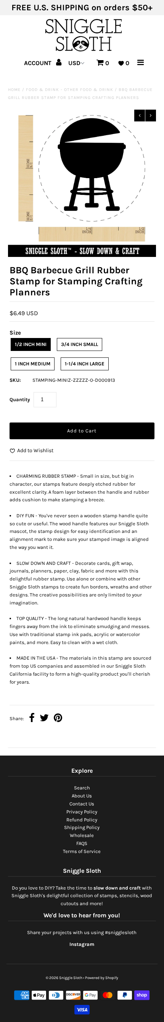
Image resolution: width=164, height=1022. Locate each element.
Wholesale (82, 835)
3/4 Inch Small (79, 344)
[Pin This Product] (58, 719)
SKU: (15, 380)
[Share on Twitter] (44, 719)
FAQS (81, 843)
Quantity (20, 399)
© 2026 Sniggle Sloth (64, 978)
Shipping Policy (82, 827)
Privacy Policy (81, 812)
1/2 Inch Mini (31, 344)
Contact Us (81, 804)
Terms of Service (82, 851)
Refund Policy (81, 820)
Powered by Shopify (101, 978)
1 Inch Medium (32, 364)
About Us (82, 796)
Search (82, 788)
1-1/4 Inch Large (85, 364)
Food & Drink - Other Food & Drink (69, 89)
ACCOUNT (38, 63)
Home (14, 89)
